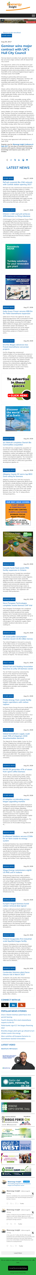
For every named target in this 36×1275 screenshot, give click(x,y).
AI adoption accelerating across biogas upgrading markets (16, 800)
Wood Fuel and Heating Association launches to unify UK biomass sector (18, 667)
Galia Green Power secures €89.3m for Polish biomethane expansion (18, 312)
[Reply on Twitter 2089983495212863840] (8, 1203)
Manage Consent (14, 1272)
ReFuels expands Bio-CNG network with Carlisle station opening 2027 (17, 183)
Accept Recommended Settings (18, 1268)
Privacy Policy (22, 1272)
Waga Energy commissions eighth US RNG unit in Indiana (17, 871)
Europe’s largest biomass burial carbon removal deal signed (16, 904)
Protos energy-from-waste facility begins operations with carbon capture (17, 702)
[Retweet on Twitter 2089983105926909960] (12, 1224)
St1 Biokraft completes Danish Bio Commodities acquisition (17, 443)
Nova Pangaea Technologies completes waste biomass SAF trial (17, 604)
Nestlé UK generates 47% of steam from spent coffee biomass (17, 770)
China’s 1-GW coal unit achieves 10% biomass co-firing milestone (16, 215)
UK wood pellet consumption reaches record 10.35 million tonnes (18, 637)
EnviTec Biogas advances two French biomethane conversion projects (16, 347)
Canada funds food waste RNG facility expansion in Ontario (16, 569)
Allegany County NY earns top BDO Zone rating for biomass (17, 475)
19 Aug (9, 1193)
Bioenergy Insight (13, 1191)
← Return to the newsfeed (11, 33)
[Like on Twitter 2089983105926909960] (16, 1224)
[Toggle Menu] (33, 16)
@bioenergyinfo (25, 1191)
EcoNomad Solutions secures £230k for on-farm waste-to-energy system (18, 838)
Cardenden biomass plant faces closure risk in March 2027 (16, 973)
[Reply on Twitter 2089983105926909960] (8, 1224)
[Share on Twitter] (15, 159)
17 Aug (9, 1232)
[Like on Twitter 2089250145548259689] (16, 1246)
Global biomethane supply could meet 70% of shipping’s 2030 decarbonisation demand (16, 736)
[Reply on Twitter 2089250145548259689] (8, 1246)
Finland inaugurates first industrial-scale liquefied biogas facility (17, 940)
